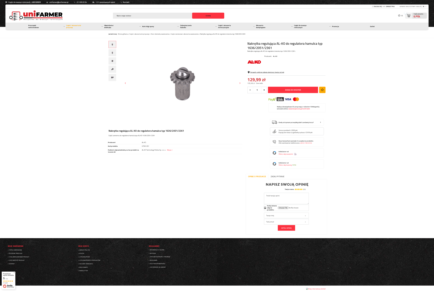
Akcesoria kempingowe (260, 26)
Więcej (169, 150)
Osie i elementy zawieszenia (160, 34)
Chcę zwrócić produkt (17, 260)
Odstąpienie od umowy (158, 267)
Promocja (335, 26)
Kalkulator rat (286, 153)
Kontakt (126, 2)
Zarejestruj (390, 6)
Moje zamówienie (15, 246)
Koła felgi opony (148, 26)
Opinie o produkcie (257, 176)
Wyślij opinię (286, 228)
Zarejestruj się (84, 250)
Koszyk (81, 253)
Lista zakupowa (84, 257)
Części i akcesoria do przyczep (73, 26)
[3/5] (298, 189)
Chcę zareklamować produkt (19, 257)
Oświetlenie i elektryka (109, 26)
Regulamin (153, 260)
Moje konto (83, 246)
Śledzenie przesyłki (15, 253)
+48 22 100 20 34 (306, 143)
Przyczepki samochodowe (33, 26)
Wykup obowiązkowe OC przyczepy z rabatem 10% (298, 108)
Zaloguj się (378, 6)
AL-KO (275, 56)
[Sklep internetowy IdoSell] (316, 289)
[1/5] (295, 189)
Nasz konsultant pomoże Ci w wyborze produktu (296, 142)
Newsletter (83, 270)
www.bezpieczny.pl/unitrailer (299, 109)
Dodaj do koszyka (293, 90)
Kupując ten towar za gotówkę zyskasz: (292, 132)
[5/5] (302, 189)
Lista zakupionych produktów (89, 260)
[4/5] (300, 189)
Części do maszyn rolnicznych (300, 26)
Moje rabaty (83, 267)
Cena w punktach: (284, 130)
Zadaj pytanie (277, 176)
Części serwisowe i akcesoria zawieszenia (184, 34)
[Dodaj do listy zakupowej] (322, 90)
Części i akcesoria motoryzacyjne (224, 26)
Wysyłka (153, 253)
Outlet (372, 26)
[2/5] (297, 189)
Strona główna (123, 34)
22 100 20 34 (82, 2)
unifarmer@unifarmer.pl (58, 2)
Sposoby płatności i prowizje (160, 256)
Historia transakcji (86, 263)
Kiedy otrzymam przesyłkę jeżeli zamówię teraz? (296, 122)
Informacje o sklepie (157, 250)
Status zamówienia (15, 250)
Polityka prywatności (157, 263)
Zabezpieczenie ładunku (186, 26)
